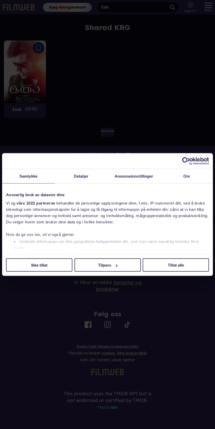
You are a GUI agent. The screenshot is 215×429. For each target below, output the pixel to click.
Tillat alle (176, 265)
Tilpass (104, 265)
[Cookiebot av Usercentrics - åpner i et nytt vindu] (186, 161)
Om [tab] (186, 176)
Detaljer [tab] (81, 176)
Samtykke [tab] (28, 176)
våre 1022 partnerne (36, 203)
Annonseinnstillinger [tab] (134, 176)
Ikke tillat (39, 265)
